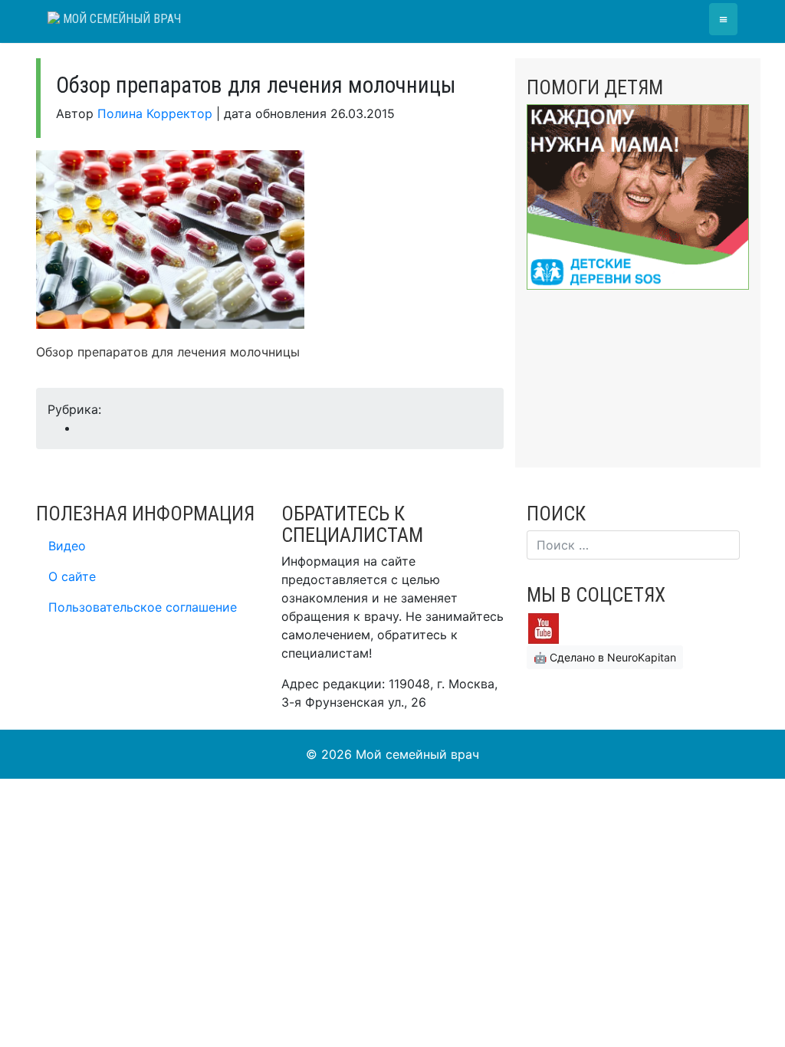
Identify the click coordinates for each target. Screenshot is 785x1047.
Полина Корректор (154, 113)
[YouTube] (543, 627)
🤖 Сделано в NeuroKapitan (605, 657)
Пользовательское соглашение (142, 607)
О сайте (72, 576)
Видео (67, 545)
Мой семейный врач (120, 18)
